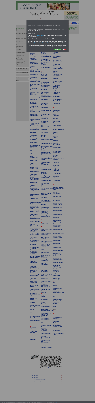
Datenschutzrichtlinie (40, 35)
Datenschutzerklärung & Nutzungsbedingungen (42, 42)
